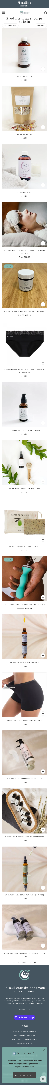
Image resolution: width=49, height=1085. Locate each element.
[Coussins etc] (24, 13)
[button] (30, 962)
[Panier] (45, 12)
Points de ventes (24, 1043)
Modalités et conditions (24, 1035)
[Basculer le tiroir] (3, 13)
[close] (43, 1050)
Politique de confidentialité (24, 1039)
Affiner (41, 26)
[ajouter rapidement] (43, 69)
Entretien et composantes (24, 1031)
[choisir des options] (43, 243)
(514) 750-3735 (24, 1009)
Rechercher (10, 26)
